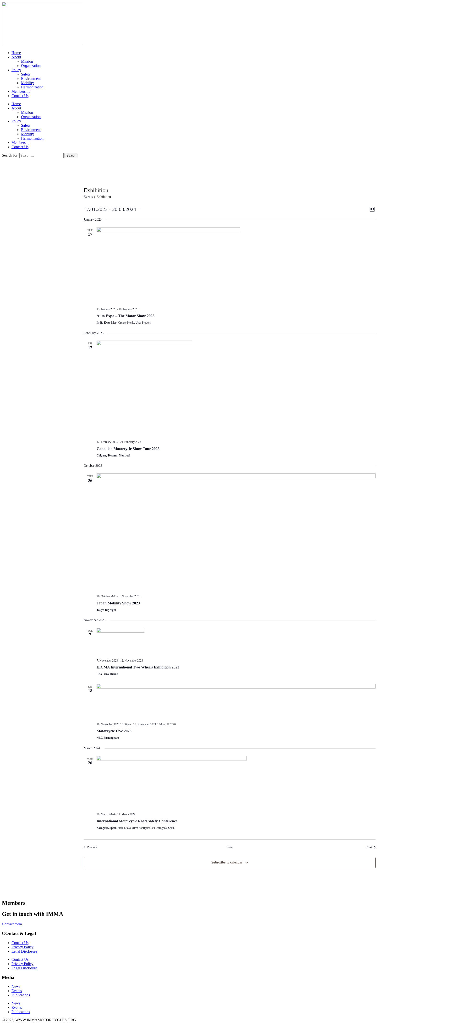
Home (16, 53)
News (15, 986)
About (16, 57)
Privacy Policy (22, 947)
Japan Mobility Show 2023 (118, 603)
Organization (31, 66)
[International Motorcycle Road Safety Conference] (236, 782)
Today (229, 847)
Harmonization (32, 87)
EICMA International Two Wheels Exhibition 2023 (138, 667)
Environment (31, 78)
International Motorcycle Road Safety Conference (137, 821)
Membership (20, 91)
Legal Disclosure (24, 951)
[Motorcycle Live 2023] (236, 701)
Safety (26, 74)
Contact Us (19, 96)
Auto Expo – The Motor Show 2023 (125, 316)
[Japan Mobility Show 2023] (236, 532)
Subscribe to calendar (227, 862)
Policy (16, 70)
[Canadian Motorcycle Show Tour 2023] (236, 388)
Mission (27, 61)
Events (88, 197)
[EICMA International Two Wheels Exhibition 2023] (236, 641)
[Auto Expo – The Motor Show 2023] (236, 265)
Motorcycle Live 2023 (114, 731)
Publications (20, 995)
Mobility (27, 83)
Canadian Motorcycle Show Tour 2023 (128, 449)
